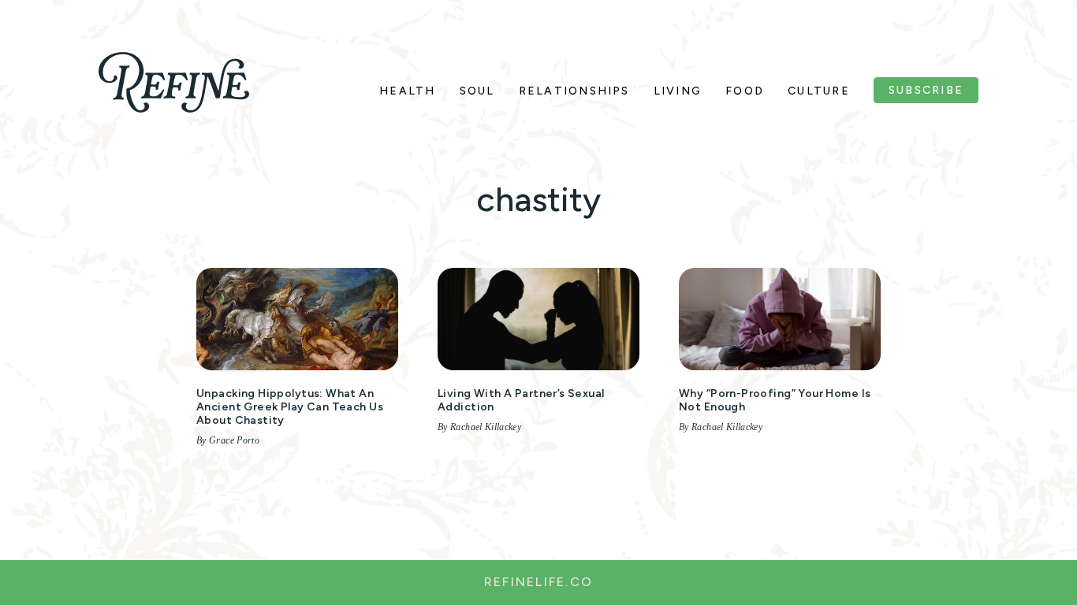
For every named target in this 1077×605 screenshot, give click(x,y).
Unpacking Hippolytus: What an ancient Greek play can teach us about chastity (289, 407)
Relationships (574, 91)
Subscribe (926, 90)
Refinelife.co (538, 581)
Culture (819, 91)
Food (744, 91)
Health (407, 91)
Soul (477, 91)
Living (678, 91)
